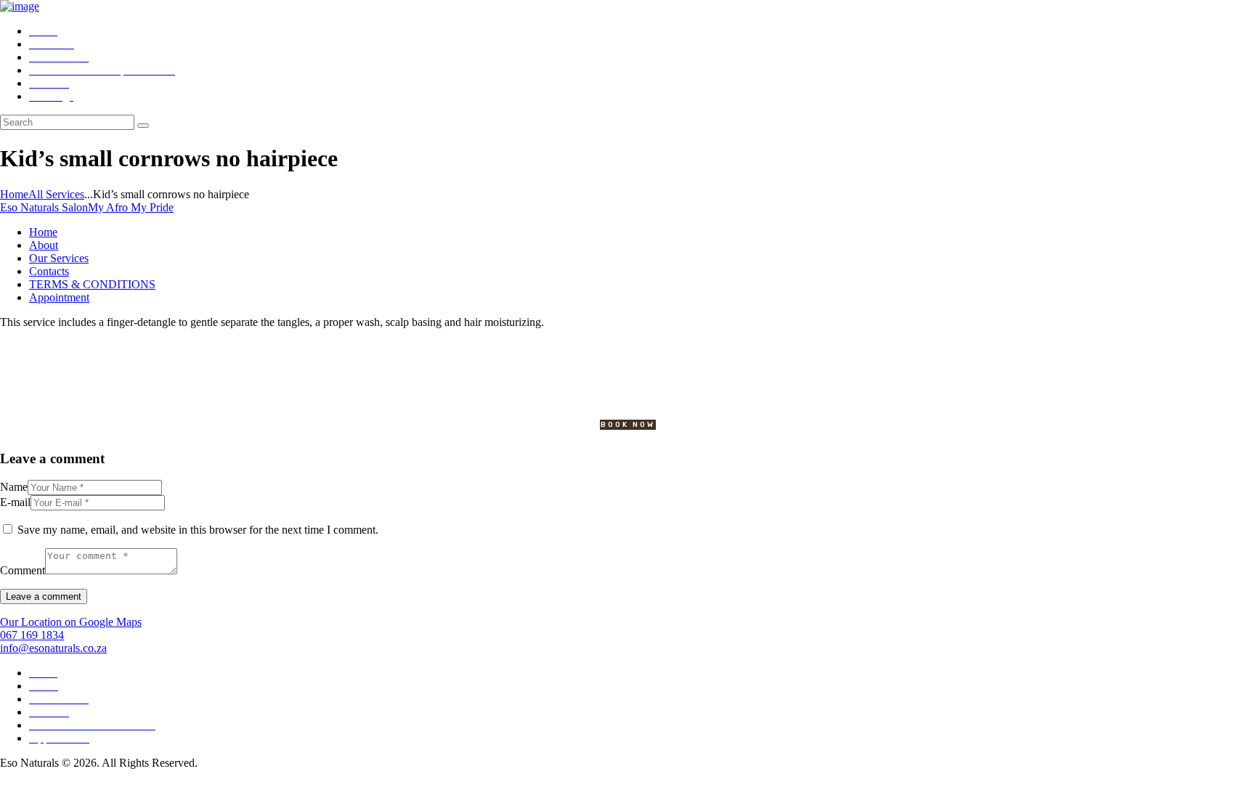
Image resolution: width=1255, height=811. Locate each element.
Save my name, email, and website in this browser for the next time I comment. (197, 529)
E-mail (15, 502)
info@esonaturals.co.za (53, 648)
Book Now (628, 424)
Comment (22, 570)
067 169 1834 (32, 635)
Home (14, 194)
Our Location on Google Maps (71, 622)
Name (14, 487)
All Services (56, 194)
